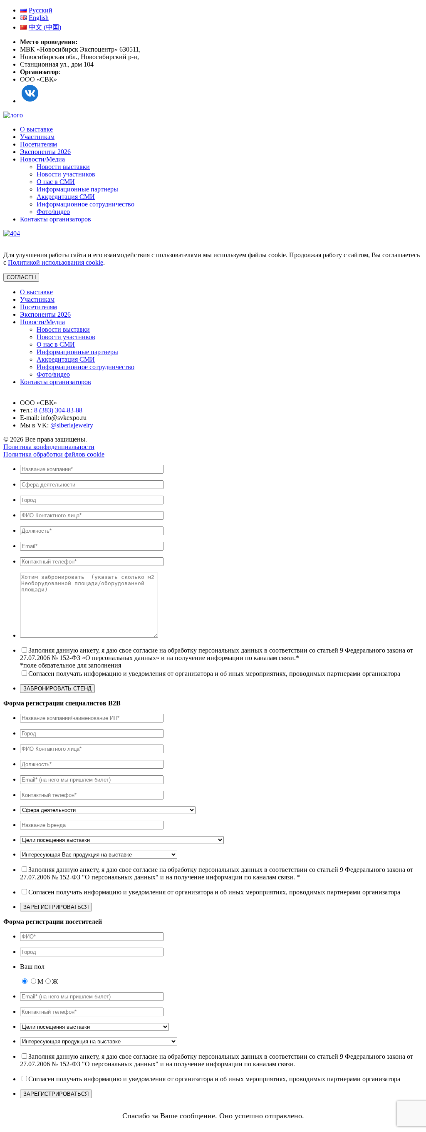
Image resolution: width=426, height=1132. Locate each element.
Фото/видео (53, 211)
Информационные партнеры (77, 189)
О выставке (36, 129)
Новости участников (66, 174)
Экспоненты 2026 (45, 151)
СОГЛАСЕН (21, 277)
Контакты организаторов (55, 219)
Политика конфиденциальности (48, 446)
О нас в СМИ (56, 181)
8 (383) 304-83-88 (58, 410)
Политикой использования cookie (55, 262)
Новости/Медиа (42, 159)
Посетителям (38, 144)
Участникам (37, 136)
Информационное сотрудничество (85, 204)
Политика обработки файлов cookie (53, 454)
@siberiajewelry (71, 425)
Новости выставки (63, 166)
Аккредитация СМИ (66, 196)
